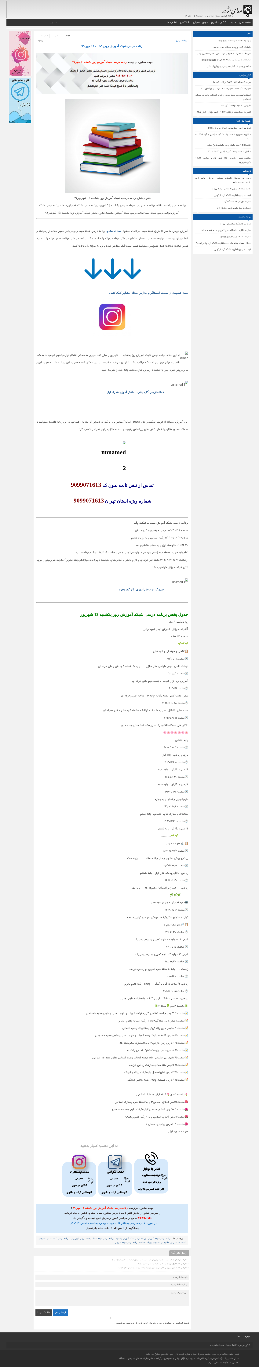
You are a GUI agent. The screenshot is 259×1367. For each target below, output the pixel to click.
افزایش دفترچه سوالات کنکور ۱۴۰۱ (236, 106)
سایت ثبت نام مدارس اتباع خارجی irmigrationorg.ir (226, 60)
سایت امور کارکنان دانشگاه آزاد (237, 202)
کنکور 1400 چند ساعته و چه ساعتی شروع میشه (229, 145)
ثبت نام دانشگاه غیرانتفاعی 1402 (235, 224)
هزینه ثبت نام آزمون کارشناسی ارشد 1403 (231, 189)
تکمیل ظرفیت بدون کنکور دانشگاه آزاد (234, 208)
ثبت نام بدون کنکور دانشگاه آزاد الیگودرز (233, 249)
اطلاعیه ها (172, 22)
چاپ (57, 36)
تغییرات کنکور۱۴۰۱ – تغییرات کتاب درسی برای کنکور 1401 (225, 89)
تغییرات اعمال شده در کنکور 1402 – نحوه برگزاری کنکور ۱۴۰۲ (224, 112)
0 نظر (67, 36)
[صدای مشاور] (237, 9)
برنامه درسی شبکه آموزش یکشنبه (131, 1238)
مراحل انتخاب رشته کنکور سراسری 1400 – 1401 (228, 151)
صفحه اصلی (245, 22)
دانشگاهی (185, 22)
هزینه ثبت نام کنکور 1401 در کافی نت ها (232, 82)
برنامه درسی (181, 40)
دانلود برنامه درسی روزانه (158, 1242)
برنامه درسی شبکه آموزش (159, 1238)
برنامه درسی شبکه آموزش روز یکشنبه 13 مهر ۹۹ (112, 46)
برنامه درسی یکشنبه (60, 1238)
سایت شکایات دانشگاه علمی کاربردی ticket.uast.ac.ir (226, 230)
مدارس (232, 22)
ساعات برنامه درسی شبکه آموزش (130, 1242)
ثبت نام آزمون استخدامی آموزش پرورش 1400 (229, 128)
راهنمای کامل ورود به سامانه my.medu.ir (232, 47)
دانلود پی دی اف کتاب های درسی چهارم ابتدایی (229, 66)
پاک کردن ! (43, 1312)
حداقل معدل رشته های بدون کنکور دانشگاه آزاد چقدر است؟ (223, 243)
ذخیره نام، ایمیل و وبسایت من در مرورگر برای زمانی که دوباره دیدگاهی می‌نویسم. (152, 1323)
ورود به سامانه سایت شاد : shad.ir (234, 41)
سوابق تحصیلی (200, 22)
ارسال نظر (60, 1312)
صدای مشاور (113, 230)
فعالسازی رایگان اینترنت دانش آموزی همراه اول (135, 392)
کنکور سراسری (218, 22)
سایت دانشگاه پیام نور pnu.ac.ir (236, 237)
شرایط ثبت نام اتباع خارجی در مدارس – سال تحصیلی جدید (223, 53)
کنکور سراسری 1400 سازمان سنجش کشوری (230, 1345)
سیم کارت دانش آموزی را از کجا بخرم (141, 589)
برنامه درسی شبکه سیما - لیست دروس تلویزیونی (92, 1238)
